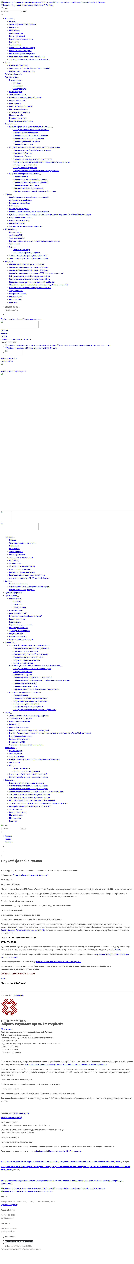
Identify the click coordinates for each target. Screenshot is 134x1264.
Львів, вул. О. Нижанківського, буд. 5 (16, 339)
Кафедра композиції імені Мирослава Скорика (32, 150)
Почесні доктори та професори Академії (25, 98)
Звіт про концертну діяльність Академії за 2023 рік (29, 276)
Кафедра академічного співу (25, 165)
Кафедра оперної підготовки (25, 168)
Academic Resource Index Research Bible (79, 1065)
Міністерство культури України (13, 371)
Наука (7, 194)
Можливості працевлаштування (22, 54)
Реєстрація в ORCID (17, 223)
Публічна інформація (13, 74)
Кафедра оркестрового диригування (28, 188)
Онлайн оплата (15, 45)
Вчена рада (17, 86)
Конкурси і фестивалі (17, 294)
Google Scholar (101, 1065)
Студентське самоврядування (21, 39)
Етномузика (19, 995)
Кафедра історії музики (22, 153)
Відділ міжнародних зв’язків (20, 106)
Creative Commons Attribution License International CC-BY (23, 930)
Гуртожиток (14, 42)
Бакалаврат (14, 27)
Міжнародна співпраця (18, 109)
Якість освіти (14, 244)
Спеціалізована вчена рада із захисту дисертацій (28, 197)
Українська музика (21, 1113)
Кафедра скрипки (20, 177)
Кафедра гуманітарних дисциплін (26, 141)
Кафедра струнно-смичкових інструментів (30, 180)
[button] (9, 1205)
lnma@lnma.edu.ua (8, 1231)
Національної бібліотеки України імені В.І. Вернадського (58, 962)
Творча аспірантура (17, 238)
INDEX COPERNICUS (33, 1065)
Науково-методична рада (19, 220)
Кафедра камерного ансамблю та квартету (30, 136)
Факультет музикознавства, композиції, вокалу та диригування (35, 147)
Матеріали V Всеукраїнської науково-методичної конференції (29, 1162)
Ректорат (17, 83)
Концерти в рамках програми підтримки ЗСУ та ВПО (30, 288)
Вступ (7, 62)
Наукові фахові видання (19, 209)
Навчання (9, 19)
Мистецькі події (15, 297)
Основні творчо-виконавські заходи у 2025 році (28, 270)
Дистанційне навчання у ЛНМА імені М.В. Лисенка (29, 60)
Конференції (14, 206)
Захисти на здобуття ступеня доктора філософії (28, 256)
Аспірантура (10, 229)
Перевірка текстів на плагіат (20, 218)
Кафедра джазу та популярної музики (28, 139)
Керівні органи (15, 80)
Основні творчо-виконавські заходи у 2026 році (28, 267)
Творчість (9, 261)
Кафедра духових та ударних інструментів (30, 182)
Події (11, 247)
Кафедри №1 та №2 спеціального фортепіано (31, 130)
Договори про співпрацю (19, 112)
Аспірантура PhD (15, 235)
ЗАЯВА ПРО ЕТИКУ (8, 942)
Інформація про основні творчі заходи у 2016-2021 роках (32, 282)
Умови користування (32, 319)
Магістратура (14, 30)
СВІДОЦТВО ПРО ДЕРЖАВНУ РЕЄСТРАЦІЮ (19, 938)
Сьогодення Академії (17, 95)
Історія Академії (15, 92)
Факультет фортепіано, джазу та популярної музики (30, 127)
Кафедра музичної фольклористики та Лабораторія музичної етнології (41, 162)
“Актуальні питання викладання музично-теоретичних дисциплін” (90, 1162)
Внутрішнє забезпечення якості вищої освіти (27, 57)
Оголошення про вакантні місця (22, 48)
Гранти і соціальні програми (20, 51)
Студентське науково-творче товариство (25, 226)
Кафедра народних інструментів (26, 185)
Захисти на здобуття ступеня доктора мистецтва (28, 259)
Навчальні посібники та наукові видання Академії (29, 212)
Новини (8, 839)
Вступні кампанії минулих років (22, 71)
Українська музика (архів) (11, 1118)
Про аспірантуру (15, 232)
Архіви (117, 950)
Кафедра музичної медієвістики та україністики (32, 159)
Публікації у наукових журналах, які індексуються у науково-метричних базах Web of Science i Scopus (50, 215)
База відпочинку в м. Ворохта (21, 121)
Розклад (12, 21)
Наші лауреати (15, 103)
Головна (8, 836)
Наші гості (13, 302)
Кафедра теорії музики (22, 156)
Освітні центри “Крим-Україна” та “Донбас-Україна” (29, 68)
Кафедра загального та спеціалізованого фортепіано (34, 191)
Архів (3, 978)
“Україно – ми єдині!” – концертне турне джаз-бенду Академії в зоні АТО (38, 285)
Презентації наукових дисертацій (26, 253)
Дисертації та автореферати (20, 200)
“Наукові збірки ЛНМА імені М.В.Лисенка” (30, 875)
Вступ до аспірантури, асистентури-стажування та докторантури (34, 241)
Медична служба (16, 115)
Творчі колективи (16, 291)
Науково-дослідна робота (19, 203)
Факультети (10, 124)
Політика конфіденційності (12, 319)
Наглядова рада (19, 89)
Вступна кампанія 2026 (18, 65)
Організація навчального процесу (22, 24)
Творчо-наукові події (21, 250)
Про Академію (11, 77)
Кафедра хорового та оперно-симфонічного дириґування (36, 171)
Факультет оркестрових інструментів (24, 174)
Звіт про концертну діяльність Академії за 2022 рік (29, 279)
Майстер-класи (15, 300)
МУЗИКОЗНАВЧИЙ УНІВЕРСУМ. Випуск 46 (18, 974)
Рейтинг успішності (17, 36)
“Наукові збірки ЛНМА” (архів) (13, 983)
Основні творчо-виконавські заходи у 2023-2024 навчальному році (36, 273)
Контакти (8, 842)
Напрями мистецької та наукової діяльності (26, 264)
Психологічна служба (17, 118)
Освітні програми (16, 33)
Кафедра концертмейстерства (25, 133)
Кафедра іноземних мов (23, 144)
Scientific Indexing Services (51, 1065)
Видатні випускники (17, 100)
